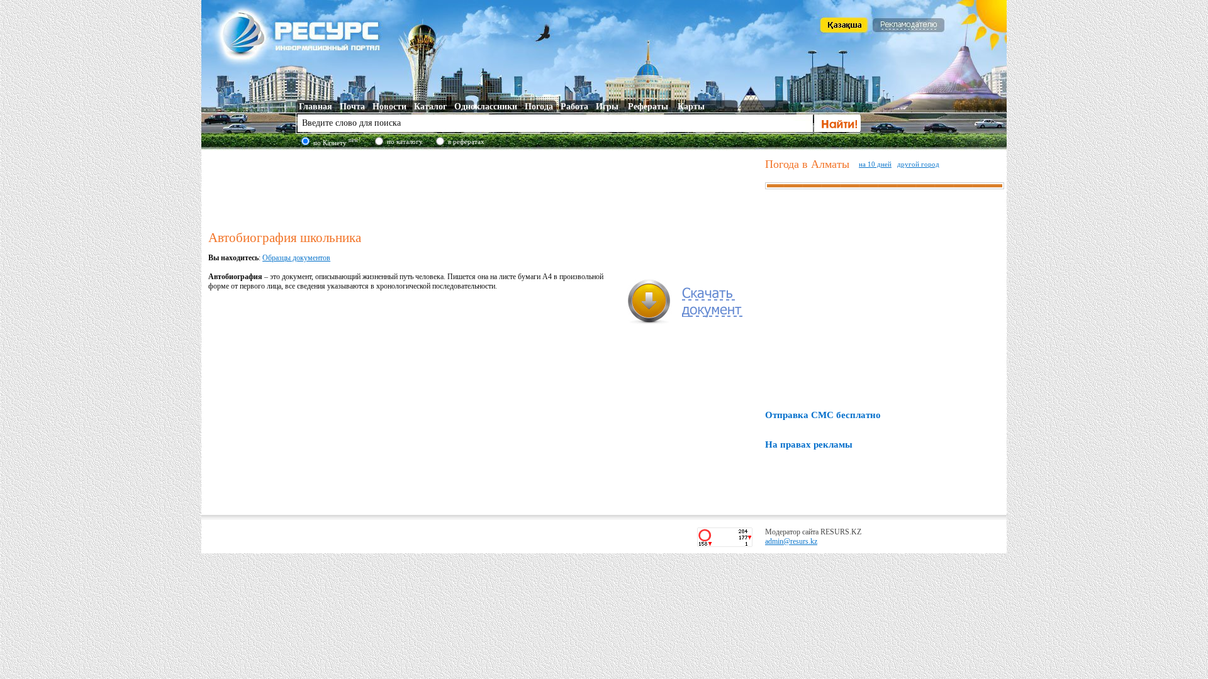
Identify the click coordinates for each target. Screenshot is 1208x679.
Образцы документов (296, 257)
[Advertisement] (484, 188)
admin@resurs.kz (791, 541)
